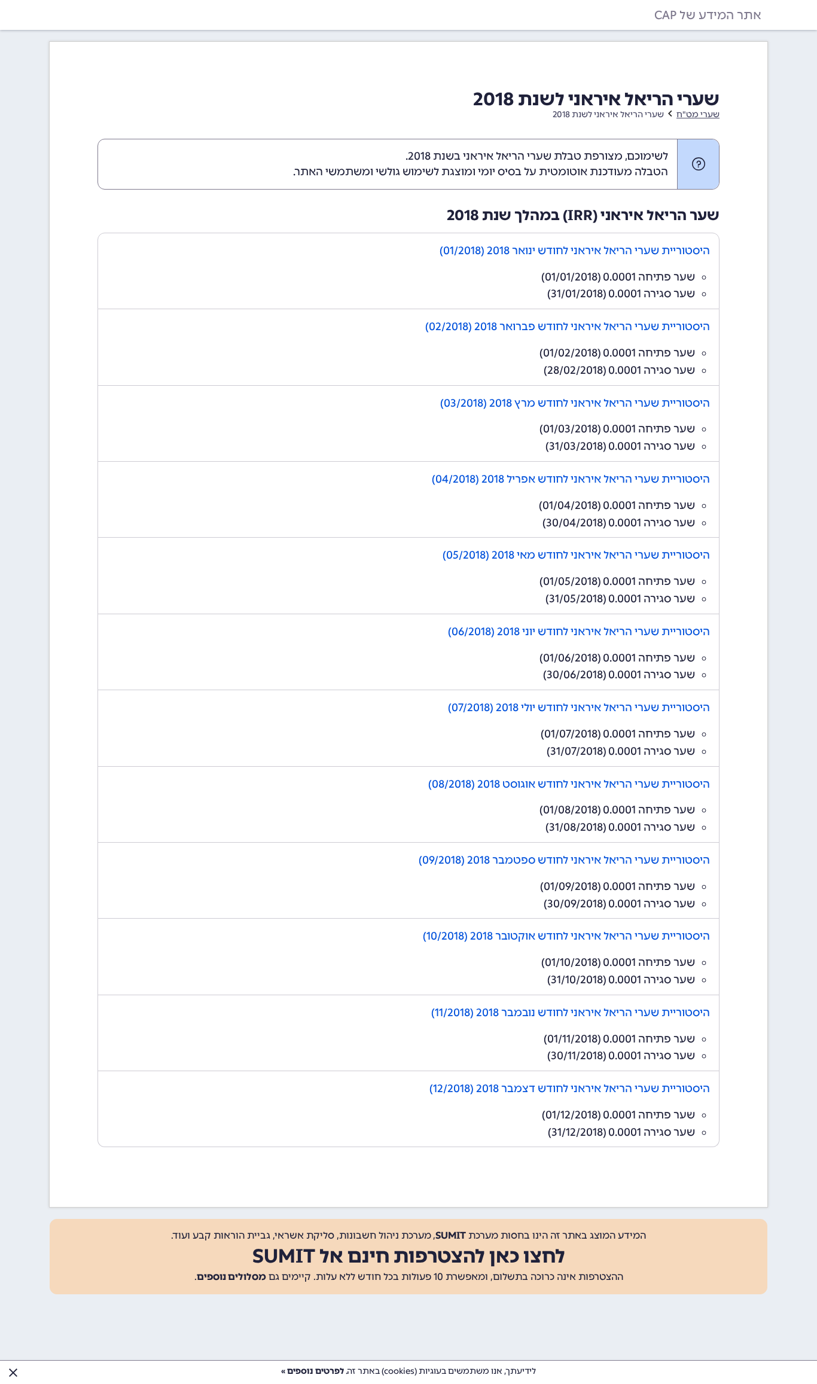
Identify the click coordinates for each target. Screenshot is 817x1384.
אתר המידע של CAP (707, 15)
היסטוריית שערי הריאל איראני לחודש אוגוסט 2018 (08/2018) (569, 784)
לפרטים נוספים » (312, 1371)
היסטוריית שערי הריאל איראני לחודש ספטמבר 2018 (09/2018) (564, 860)
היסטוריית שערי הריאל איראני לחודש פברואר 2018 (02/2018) (567, 326)
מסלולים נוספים (231, 1276)
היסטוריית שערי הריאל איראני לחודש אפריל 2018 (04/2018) (571, 479)
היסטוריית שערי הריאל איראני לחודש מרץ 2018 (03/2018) (575, 403)
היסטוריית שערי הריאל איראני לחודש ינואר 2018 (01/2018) (575, 250)
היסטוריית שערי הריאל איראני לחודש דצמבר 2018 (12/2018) (569, 1088)
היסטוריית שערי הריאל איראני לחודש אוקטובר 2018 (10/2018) (566, 936)
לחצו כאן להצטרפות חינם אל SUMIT (408, 1256)
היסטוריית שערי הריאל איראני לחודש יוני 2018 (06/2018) (579, 631)
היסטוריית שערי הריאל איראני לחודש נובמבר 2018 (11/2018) (570, 1012)
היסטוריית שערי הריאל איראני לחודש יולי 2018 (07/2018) (579, 707)
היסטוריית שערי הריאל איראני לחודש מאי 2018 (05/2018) (576, 555)
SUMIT (450, 1235)
